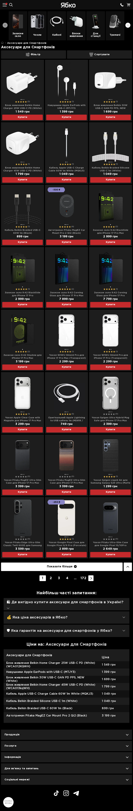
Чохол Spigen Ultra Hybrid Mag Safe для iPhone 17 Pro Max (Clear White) (110, 419)
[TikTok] (56, 793)
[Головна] (2, 42)
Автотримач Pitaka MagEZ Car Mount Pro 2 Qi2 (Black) (66, 231)
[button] (127, 25)
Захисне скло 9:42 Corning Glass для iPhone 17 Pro (110, 294)
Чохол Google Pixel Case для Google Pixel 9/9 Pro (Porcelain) (66, 544)
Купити (22, 117)
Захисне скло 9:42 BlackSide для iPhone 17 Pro (22, 294)
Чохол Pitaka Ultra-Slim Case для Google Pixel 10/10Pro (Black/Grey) (110, 544)
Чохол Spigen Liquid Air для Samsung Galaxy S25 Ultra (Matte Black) (110, 481)
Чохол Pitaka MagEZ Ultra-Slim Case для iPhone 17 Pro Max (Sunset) (66, 481)
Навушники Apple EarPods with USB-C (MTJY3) (67, 106)
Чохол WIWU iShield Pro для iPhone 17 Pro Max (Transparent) (66, 356)
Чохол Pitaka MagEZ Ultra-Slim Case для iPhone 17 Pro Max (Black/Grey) (22, 481)
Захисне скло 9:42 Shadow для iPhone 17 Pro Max (22, 356)
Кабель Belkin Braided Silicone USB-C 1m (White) (110, 169)
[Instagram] (66, 793)
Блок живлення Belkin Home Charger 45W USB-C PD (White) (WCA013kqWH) (22, 169)
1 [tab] (110, 224)
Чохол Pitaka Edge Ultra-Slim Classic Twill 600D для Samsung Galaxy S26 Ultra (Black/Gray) (22, 544)
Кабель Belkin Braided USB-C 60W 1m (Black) (23, 231)
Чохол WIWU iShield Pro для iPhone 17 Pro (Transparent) (110, 356)
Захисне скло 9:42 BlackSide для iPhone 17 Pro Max (110, 231)
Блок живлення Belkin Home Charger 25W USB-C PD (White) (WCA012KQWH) (22, 107)
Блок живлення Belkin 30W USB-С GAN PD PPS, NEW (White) (110, 107)
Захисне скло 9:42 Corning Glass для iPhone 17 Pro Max (66, 294)
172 (83, 578)
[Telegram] (76, 794)
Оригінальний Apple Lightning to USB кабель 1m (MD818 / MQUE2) (66, 419)
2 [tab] (22, 99)
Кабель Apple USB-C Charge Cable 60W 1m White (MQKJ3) (66, 169)
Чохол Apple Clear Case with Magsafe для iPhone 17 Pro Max (22, 419)
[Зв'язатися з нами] (122, 5)
